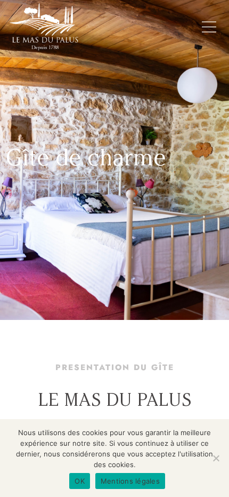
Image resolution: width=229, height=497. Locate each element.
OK (80, 481)
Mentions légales (130, 481)
